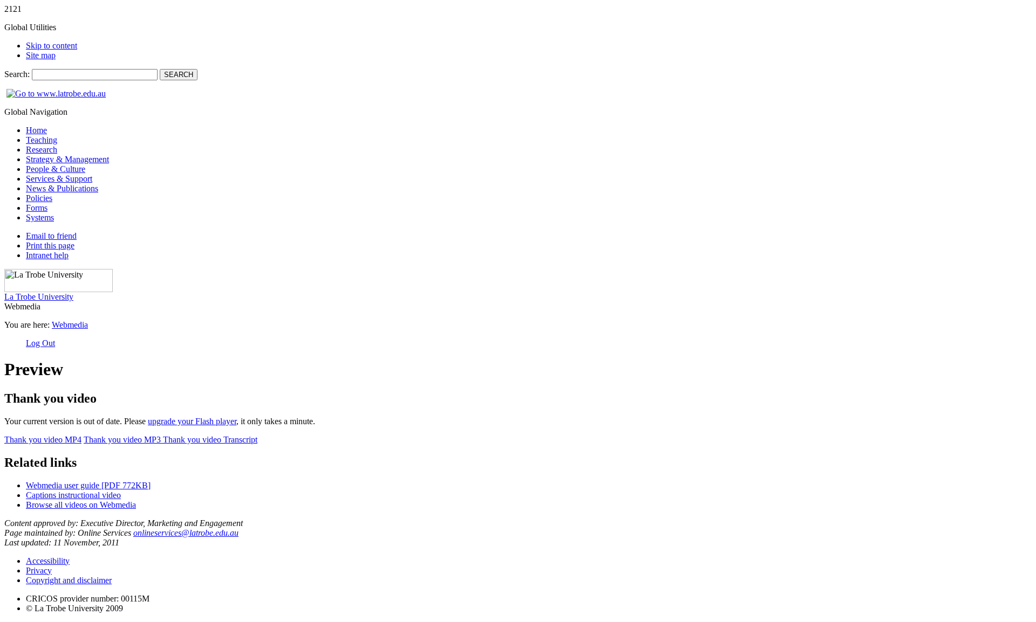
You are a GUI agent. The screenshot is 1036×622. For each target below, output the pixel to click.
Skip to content (51, 45)
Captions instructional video (73, 495)
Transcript (210, 439)
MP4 (42, 439)
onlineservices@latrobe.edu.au (185, 532)
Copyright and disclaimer (69, 580)
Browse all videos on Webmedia (81, 504)
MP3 (123, 439)
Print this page (50, 245)
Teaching (41, 139)
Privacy (39, 570)
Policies (39, 198)
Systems (40, 217)
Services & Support (59, 178)
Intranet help (47, 255)
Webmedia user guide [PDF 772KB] (88, 485)
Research (41, 149)
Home (36, 130)
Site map (41, 55)
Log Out (40, 343)
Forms (36, 207)
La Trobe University (38, 296)
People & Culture (55, 169)
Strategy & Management (67, 159)
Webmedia (70, 324)
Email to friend (51, 235)
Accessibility (48, 560)
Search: (18, 74)
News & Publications (62, 188)
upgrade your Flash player (192, 421)
